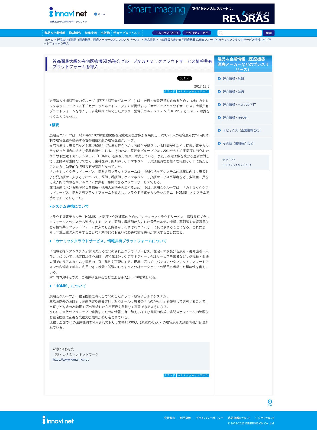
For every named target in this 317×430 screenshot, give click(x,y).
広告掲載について (239, 418)
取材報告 (75, 33)
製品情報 (149, 39)
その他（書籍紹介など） (239, 143)
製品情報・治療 (233, 91)
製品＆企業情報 (54, 33)
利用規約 (185, 418)
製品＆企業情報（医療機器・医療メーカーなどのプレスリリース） (99, 39)
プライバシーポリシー (209, 418)
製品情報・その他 (235, 117)
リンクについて (265, 418)
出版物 (105, 33)
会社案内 (169, 418)
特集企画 (91, 33)
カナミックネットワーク (239, 165)
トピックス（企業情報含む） (242, 130)
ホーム (101, 14)
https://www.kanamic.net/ (71, 359)
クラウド (230, 159)
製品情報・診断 (233, 78)
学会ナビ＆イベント (127, 33)
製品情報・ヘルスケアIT (239, 104)
